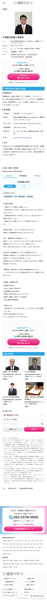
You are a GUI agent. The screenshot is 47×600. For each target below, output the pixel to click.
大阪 (7, 547)
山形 (22, 541)
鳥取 (39, 547)
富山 (41, 544)
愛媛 (14, 550)
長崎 (28, 550)
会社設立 (17, 564)
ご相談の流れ (30, 578)
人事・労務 (24, 564)
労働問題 (31, 560)
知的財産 (30, 564)
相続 (11, 560)
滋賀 (18, 547)
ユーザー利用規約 (7, 589)
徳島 (7, 550)
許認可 (11, 567)
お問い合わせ (30, 585)
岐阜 (21, 544)
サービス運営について (8, 592)
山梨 (31, 544)
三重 (24, 544)
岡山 (32, 547)
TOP (4, 488)
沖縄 (9, 554)
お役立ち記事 (8, 585)
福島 (26, 541)
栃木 (7, 544)
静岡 (18, 544)
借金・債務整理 (23, 560)
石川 (4, 547)
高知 (18, 550)
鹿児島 (5, 554)
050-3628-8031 (24, 71)
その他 (23, 186)
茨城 (4, 544)
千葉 (41, 541)
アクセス (37, 176)
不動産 (37, 560)
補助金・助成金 (38, 564)
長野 (28, 544)
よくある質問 (30, 582)
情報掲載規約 (28, 589)
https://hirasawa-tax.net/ (22, 137)
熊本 (31, 550)
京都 (11, 547)
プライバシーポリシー (8, 595)
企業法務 (5, 564)
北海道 (5, 541)
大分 (35, 550)
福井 (38, 544)
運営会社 (26, 592)
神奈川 (33, 541)
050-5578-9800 (25, 517)
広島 (29, 547)
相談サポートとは (9, 578)
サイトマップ (28, 595)
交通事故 (16, 560)
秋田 (19, 541)
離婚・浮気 (6, 560)
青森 (9, 541)
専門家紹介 (23, 176)
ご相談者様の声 (9, 582)
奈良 (21, 547)
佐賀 (24, 550)
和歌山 (25, 547)
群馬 (11, 544)
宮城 (15, 541)
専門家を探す (12, 488)
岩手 (12, 541)
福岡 (21, 550)
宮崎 (38, 550)
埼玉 (37, 541)
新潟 (35, 544)
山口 (36, 547)
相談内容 (9, 176)
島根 (4, 550)
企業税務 (10, 186)
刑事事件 (5, 567)
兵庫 (14, 547)
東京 (29, 541)
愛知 (14, 544)
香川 (11, 550)
